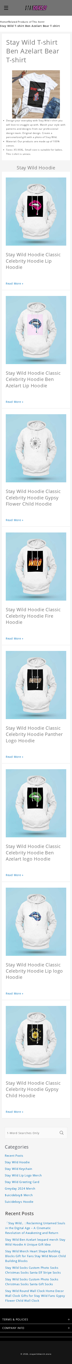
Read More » (14, 283)
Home (3, 21)
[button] (6, 8)
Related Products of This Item (25, 21)
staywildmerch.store (40, 1354)
